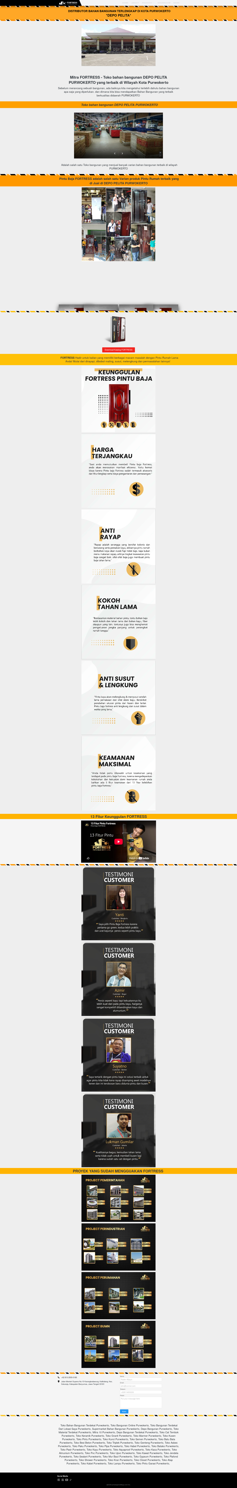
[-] (58, 1479)
